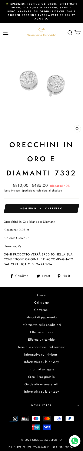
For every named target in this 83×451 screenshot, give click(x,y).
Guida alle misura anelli (41, 384)
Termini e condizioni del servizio (41, 347)
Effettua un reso (41, 332)
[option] (41, 11)
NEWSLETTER (41, 405)
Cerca (41, 295)
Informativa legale (41, 369)
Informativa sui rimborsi (41, 354)
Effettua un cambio (41, 339)
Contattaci (41, 310)
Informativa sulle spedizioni (41, 325)
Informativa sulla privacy (41, 362)
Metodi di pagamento (41, 317)
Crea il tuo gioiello (41, 377)
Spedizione (28, 191)
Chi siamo (41, 302)
